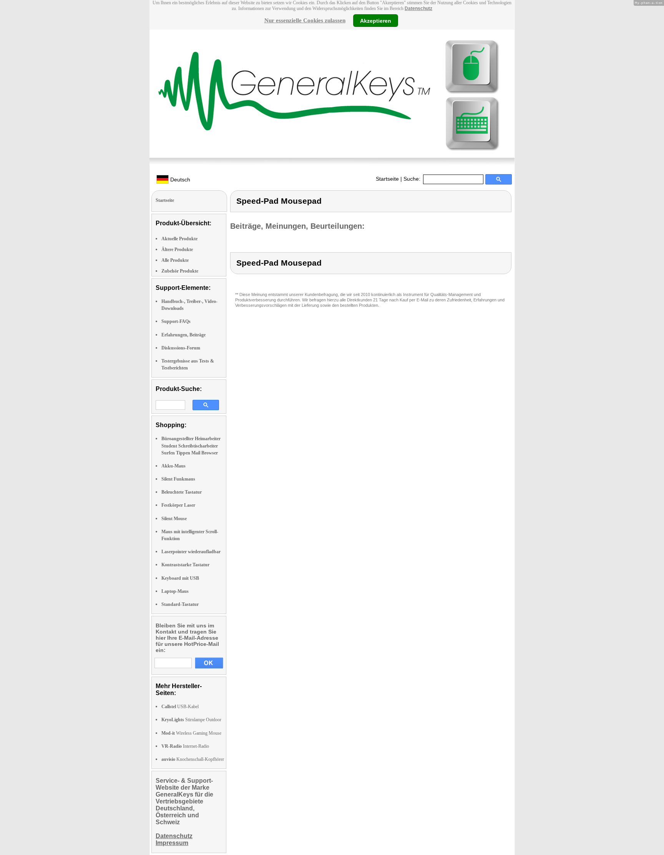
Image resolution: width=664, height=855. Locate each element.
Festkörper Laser (178, 505)
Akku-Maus (173, 466)
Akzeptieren (375, 20)
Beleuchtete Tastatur (181, 492)
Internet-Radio (185, 746)
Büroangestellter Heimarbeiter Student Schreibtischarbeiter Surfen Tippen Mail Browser (191, 445)
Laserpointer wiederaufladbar (191, 551)
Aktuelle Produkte (179, 238)
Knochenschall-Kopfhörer (192, 759)
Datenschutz (418, 8)
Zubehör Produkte (179, 271)
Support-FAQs (176, 321)
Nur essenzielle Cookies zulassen (304, 20)
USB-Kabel (180, 706)
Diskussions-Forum (180, 348)
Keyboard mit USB (180, 578)
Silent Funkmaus (178, 479)
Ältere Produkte (177, 249)
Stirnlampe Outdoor (191, 719)
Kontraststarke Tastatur (185, 564)
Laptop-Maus (175, 591)
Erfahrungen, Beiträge (183, 335)
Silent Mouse (174, 518)
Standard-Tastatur (180, 604)
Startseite (387, 179)
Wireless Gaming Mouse (191, 733)
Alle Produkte (175, 260)
